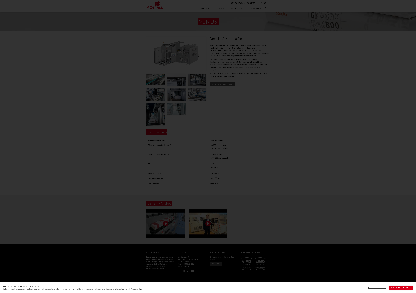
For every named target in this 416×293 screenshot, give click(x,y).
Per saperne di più (136, 289)
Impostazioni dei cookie (377, 288)
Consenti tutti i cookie (401, 288)
